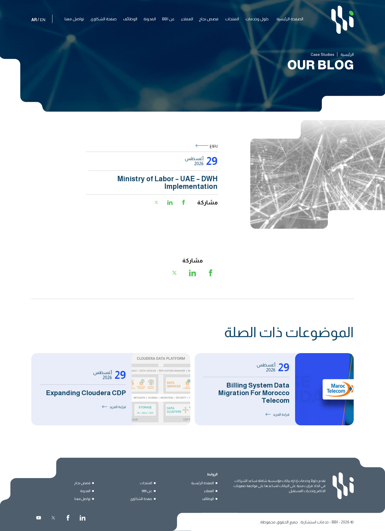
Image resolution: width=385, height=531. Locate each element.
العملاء (209, 491)
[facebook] (68, 518)
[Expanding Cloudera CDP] (161, 389)
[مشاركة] (183, 202)
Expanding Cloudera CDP (86, 393)
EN (42, 20)
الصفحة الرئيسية (202, 483)
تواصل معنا (82, 499)
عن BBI (147, 491)
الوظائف (208, 499)
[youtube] (38, 518)
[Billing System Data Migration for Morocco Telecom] (324, 389)
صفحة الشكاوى (141, 499)
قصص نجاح (82, 483)
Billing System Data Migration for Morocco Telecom (253, 392)
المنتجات (146, 483)
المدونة (85, 491)
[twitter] (53, 518)
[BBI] (342, 20)
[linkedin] (82, 518)
